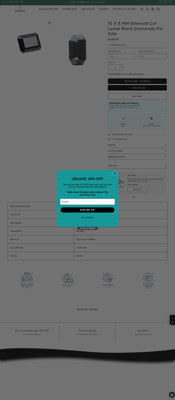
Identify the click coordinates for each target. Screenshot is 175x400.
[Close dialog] (115, 173)
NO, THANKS (87, 218)
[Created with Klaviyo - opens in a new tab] (87, 228)
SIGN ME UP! (87, 210)
